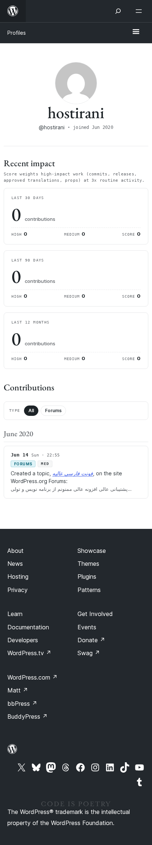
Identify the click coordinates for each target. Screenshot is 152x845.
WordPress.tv (29, 653)
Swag (88, 653)
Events (86, 627)
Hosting (17, 576)
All (31, 410)
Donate (91, 640)
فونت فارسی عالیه (72, 473)
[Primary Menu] (135, 32)
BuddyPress (27, 716)
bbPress (22, 703)
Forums (53, 410)
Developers (22, 640)
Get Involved (95, 614)
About (15, 550)
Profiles (16, 33)
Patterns (89, 589)
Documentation (28, 627)
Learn (15, 614)
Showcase (91, 550)
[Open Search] (118, 11)
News (15, 563)
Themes (88, 563)
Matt (17, 690)
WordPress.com (32, 677)
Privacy (17, 589)
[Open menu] (140, 11)
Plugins (86, 576)
